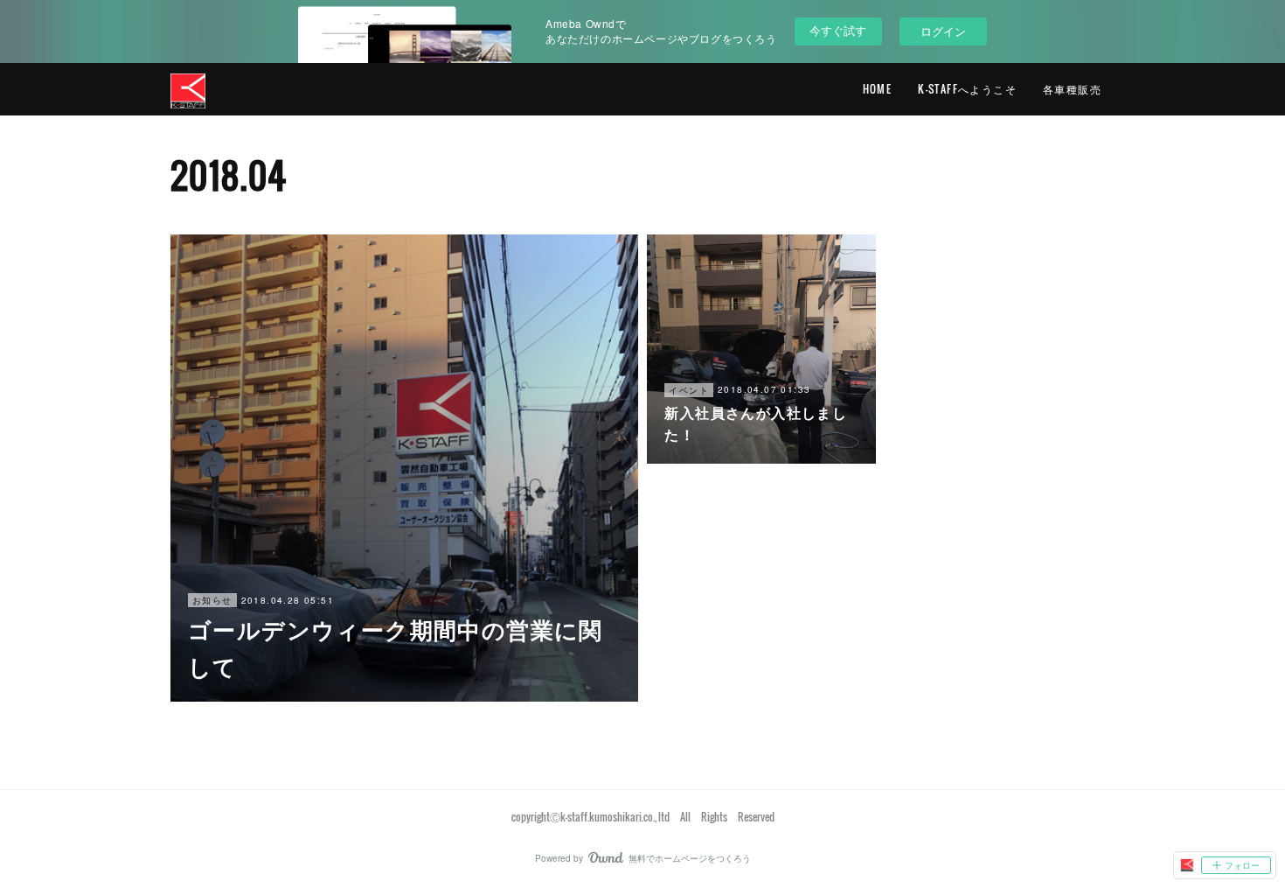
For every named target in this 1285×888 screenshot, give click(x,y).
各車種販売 (1072, 88)
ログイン (943, 31)
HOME (878, 88)
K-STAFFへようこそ (967, 88)
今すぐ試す (837, 30)
